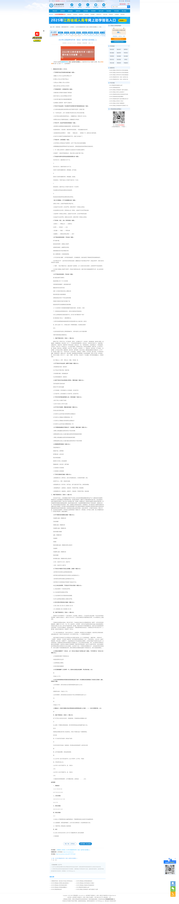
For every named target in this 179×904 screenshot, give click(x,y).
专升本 (66, 61)
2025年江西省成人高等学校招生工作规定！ (85, 883)
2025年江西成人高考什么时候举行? (116, 92)
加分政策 (126, 56)
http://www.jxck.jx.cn (68, 851)
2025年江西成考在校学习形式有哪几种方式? (118, 98)
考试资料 (93, 10)
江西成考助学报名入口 (118, 38)
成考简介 (126, 49)
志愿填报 (117, 14)
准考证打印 (98, 14)
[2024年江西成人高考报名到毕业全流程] (78, 36)
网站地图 (128, 1)
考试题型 (93, 14)
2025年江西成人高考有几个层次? (116, 101)
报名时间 (81, 14)
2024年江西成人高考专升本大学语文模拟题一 (119, 74)
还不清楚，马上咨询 (85, 843)
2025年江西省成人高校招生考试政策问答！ (85, 885)
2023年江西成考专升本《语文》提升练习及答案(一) (119, 79)
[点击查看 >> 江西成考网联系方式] (170, 874)
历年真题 (85, 10)
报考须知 (123, 14)
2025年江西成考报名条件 (56, 889)
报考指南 (70, 10)
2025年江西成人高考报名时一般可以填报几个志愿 (87, 889)
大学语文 (72, 26)
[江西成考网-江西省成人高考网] (56, 5)
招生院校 (119, 59)
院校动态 (111, 14)
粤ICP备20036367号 (99, 897)
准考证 (125, 59)
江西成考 (63, 61)
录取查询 (119, 62)
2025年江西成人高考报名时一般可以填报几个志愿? (119, 89)
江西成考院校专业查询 (118, 41)
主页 (53, 26)
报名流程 (112, 49)
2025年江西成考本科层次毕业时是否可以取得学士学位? (119, 94)
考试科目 (87, 14)
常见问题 (116, 10)
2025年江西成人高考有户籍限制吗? (116, 103)
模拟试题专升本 (65, 26)
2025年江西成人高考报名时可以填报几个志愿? (119, 105)
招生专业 (112, 59)
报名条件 (69, 14)
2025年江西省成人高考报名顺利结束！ (84, 881)
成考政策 (62, 10)
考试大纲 (105, 14)
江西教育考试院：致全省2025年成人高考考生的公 (62, 881)
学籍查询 (126, 62)
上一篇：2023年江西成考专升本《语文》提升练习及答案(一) (64, 858)
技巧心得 (101, 10)
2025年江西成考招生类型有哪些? (116, 96)
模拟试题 (58, 26)
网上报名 (124, 10)
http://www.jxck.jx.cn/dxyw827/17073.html (65, 854)
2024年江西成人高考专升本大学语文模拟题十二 (119, 70)
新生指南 (112, 52)
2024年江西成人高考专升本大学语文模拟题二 (119, 72)
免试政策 (119, 56)
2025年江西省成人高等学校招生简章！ (59, 885)
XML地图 (122, 1)
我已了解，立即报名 (70, 843)
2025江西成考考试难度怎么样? (82, 887)
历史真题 (108, 10)
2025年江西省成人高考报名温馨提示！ (59, 887)
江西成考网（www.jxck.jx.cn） (79, 895)
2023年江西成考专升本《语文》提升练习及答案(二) (87, 26)
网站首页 (55, 10)
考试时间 (75, 14)
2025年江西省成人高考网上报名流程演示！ (60, 883)
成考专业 (78, 10)
